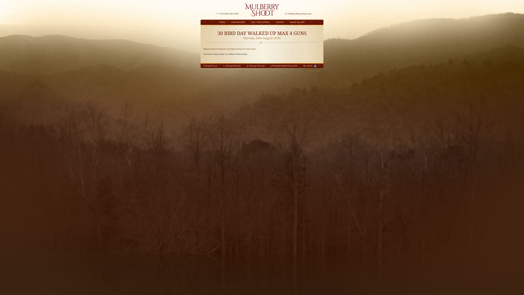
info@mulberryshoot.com (299, 13)
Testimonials (226, 71)
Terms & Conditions (211, 71)
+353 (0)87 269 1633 (257, 66)
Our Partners (238, 22)
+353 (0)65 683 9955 (233, 66)
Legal (243, 71)
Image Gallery (297, 22)
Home (222, 22)
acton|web (316, 71)
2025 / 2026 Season (260, 22)
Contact (280, 22)
